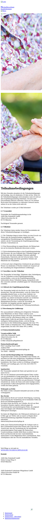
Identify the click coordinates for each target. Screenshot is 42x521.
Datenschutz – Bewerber (13, 516)
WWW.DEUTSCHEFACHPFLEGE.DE (14, 450)
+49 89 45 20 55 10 (7, 465)
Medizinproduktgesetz (12, 518)
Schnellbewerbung (8, 7)
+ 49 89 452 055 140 (7, 478)
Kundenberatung (6, 9)
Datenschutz (9, 515)
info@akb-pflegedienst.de (9, 467)
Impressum (8, 513)
